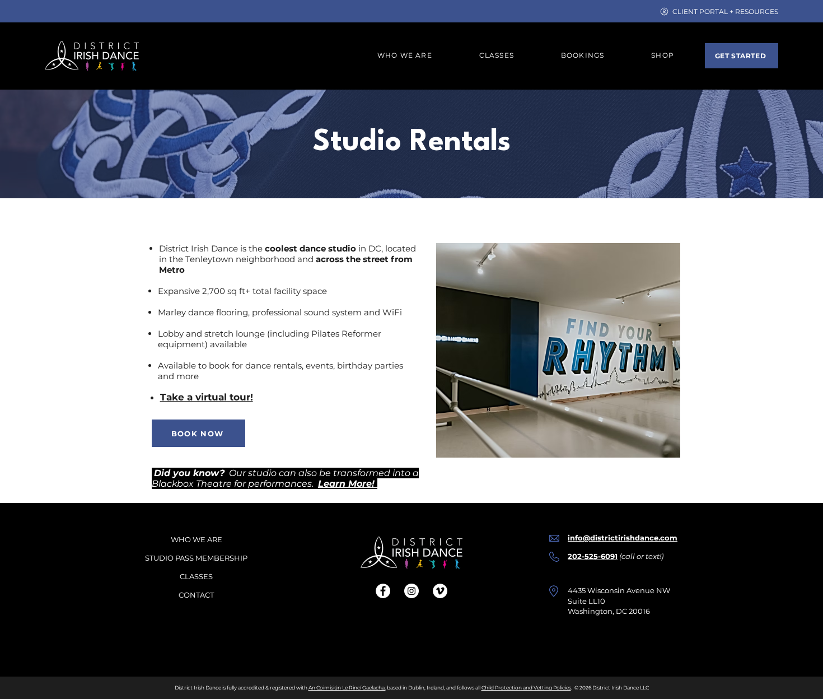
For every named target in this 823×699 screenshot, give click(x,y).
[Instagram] (411, 591)
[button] (582, 55)
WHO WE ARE (196, 539)
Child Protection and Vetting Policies (526, 687)
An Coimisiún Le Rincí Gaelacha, (347, 687)
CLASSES (196, 576)
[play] (656, 448)
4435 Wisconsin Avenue (611, 590)
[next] (660, 356)
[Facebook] (383, 591)
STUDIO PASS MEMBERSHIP (196, 557)
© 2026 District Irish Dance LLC (611, 687)
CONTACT (196, 594)
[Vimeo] (440, 591)
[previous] (456, 356)
